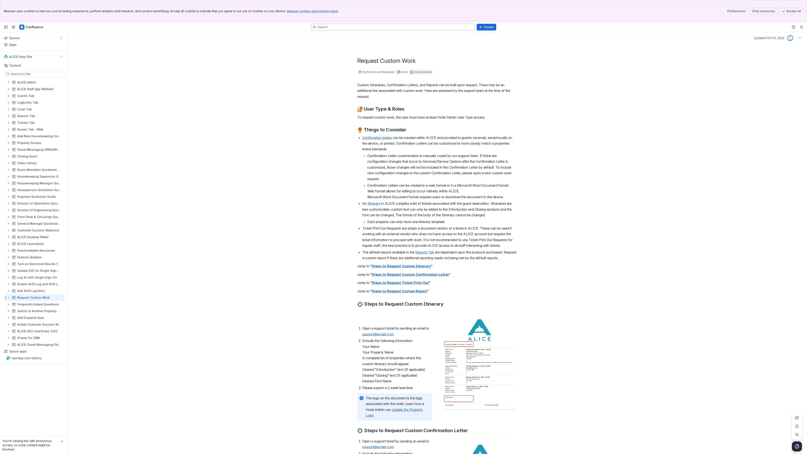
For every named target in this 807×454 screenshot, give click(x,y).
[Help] (793, 27)
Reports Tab (424, 252)
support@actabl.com (378, 334)
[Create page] (797, 434)
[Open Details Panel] (797, 426)
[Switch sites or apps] (13, 27)
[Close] (62, 441)
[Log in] (801, 27)
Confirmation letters (377, 138)
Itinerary (374, 203)
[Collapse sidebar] (6, 27)
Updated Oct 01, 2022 (769, 38)
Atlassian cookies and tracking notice (312, 11)
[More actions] (61, 56)
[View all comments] (797, 417)
